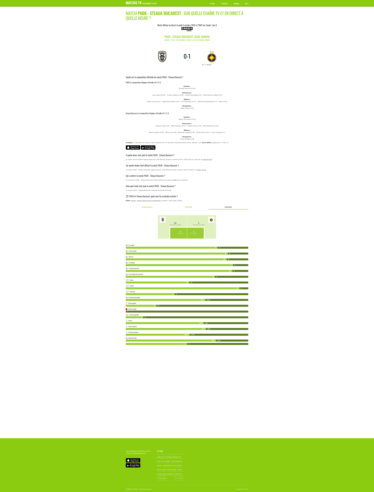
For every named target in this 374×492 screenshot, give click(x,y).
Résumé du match (147, 207)
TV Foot (212, 3)
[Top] (368, 487)
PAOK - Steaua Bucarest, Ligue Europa (187, 37)
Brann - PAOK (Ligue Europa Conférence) (146, 201)
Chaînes (236, 3)
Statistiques (228, 207)
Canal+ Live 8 (201, 170)
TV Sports (224, 3)
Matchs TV (141, 2)
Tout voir (162, 478)
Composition (188, 207)
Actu (246, 3)
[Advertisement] (187, 382)
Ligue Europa (207, 159)
